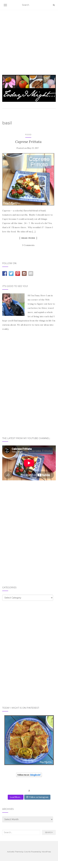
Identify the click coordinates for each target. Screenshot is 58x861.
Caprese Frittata (28, 141)
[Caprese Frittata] (28, 179)
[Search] (54, 5)
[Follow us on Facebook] (4, 273)
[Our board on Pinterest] (17, 273)
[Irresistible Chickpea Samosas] (29, 740)
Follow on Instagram (38, 797)
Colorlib (27, 852)
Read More (28, 238)
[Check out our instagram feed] (24, 273)
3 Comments (28, 245)
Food (28, 134)
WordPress (46, 852)
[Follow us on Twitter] (11, 273)
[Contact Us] (30, 273)
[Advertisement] (29, 39)
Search (49, 832)
